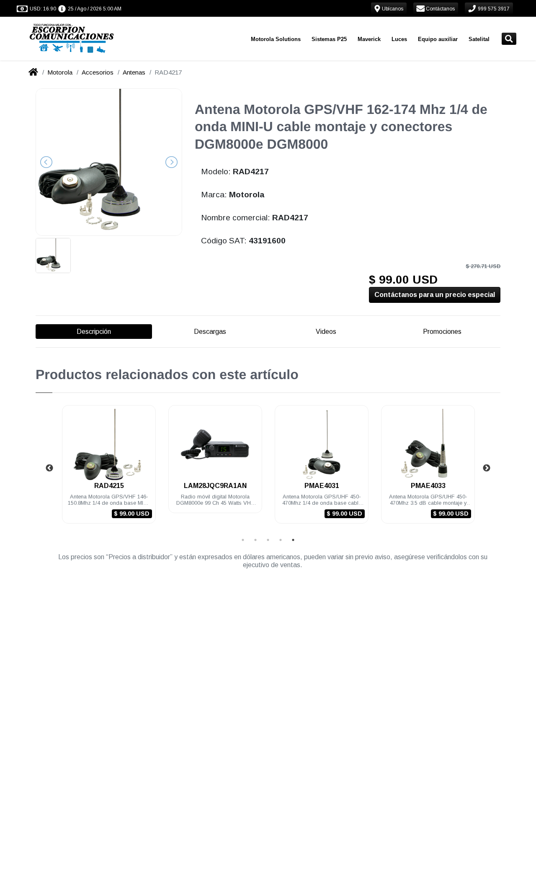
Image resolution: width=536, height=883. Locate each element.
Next (486, 468)
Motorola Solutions (276, 39)
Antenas (134, 72)
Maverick (369, 39)
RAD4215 (109, 485)
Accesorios (97, 72)
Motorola (59, 72)
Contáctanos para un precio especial (434, 294)
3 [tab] (268, 540)
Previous (49, 468)
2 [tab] (255, 540)
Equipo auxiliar (438, 39)
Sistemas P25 (329, 39)
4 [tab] (280, 540)
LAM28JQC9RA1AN (215, 485)
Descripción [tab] (94, 331)
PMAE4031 (321, 485)
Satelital (479, 39)
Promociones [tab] (442, 331)
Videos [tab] (326, 331)
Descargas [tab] (210, 331)
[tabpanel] (109, 469)
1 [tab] (243, 540)
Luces (399, 39)
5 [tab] (293, 540)
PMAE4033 (428, 485)
